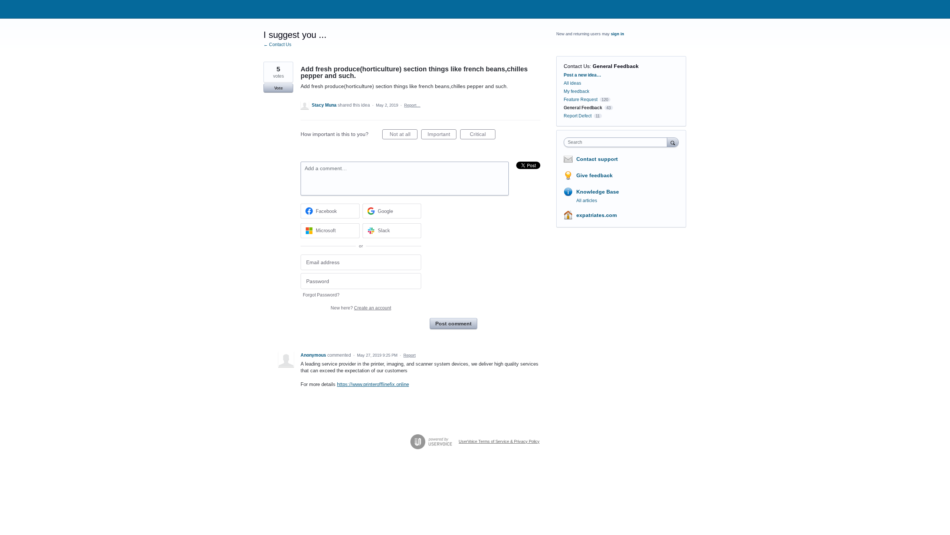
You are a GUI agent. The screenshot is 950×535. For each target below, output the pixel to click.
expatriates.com (596, 215)
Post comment (453, 324)
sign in (617, 34)
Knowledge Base (597, 192)
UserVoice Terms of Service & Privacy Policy (499, 441)
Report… (412, 105)
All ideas (572, 83)
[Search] (673, 142)
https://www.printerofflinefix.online (373, 384)
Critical (482, 135)
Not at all (403, 135)
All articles (586, 200)
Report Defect (578, 116)
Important (442, 135)
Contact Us (577, 66)
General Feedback (616, 66)
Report (409, 355)
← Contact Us (277, 44)
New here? (361, 308)
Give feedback (594, 175)
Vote (278, 88)
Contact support (597, 159)
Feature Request (580, 99)
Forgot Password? (321, 295)
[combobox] (617, 142)
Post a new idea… (582, 75)
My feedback (576, 91)
